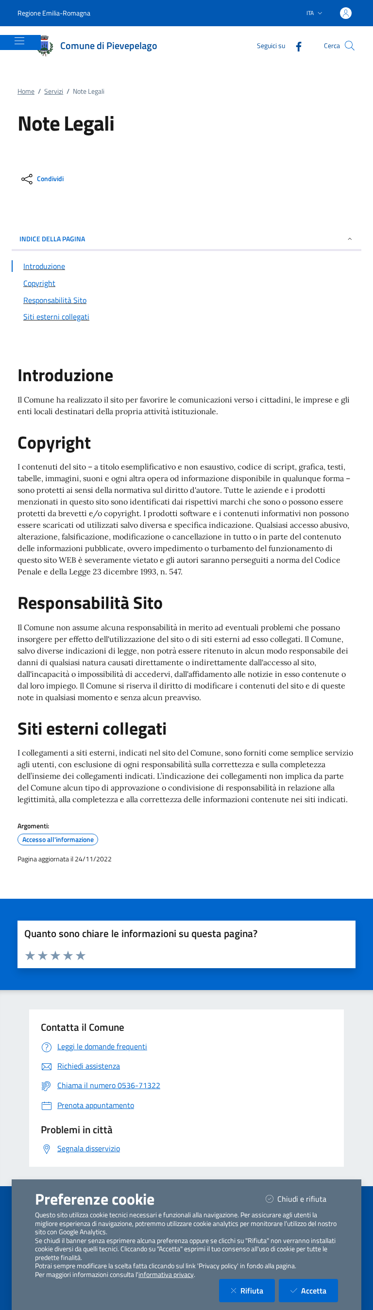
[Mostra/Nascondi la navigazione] (19, 41)
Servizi (53, 91)
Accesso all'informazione (58, 839)
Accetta (319, 1290)
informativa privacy (166, 1274)
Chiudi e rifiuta (307, 1198)
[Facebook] (295, 45)
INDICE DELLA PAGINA (52, 239)
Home (25, 91)
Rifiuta (257, 1290)
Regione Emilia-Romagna (53, 13)
